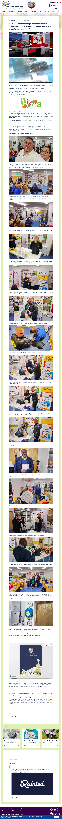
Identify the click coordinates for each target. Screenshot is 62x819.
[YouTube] (60, 2)
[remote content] (31, 661)
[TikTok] (57, 2)
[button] (11, 11)
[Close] (60, 817)
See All (58, 726)
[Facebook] (51, 2)
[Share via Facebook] (9, 716)
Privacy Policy (7, 817)
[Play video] (31, 44)
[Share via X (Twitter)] (12, 716)
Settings (51, 817)
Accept (56, 817)
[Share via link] (18, 716)
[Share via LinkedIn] (15, 716)
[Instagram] (55, 2)
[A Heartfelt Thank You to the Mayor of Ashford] (50, 734)
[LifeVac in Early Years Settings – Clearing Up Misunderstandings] (31, 734)
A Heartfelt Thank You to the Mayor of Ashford (50, 741)
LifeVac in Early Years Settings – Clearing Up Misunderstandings (29, 741)
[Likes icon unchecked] (12, 798)
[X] (53, 2)
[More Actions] (52, 766)
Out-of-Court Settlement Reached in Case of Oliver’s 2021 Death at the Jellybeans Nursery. (11, 741)
